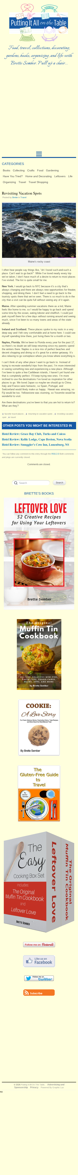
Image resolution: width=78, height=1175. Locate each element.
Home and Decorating (38, 176)
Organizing (9, 182)
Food (40, 170)
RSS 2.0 (55, 454)
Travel (22, 182)
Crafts (30, 170)
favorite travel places (14, 414)
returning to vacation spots (40, 414)
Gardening (52, 170)
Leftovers (60, 176)
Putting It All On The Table (32, 1084)
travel (13, 417)
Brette (15, 197)
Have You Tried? (13, 176)
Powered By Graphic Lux (52, 1087)
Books (6, 170)
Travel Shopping (38, 182)
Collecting (19, 170)
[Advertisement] (39, 110)
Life (70, 176)
